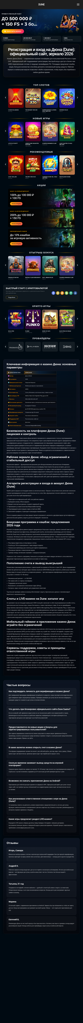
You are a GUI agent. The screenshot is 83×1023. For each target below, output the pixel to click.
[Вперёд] (77, 97)
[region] (41, 101)
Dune (41, 4)
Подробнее (11, 297)
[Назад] (5, 97)
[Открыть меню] (78, 4)
